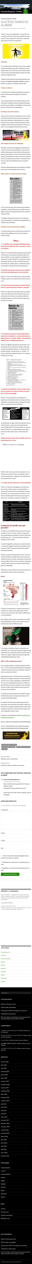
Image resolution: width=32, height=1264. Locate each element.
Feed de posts (5, 1212)
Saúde (14, 18)
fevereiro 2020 (5, 1071)
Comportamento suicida (9, 744)
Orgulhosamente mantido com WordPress (11, 1261)
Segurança (4, 978)
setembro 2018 (5, 1091)
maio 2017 (4, 1110)
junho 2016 (4, 1143)
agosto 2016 (4, 1136)
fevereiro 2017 (5, 1120)
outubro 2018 (5, 1087)
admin (15, 28)
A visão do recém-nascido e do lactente (12, 764)
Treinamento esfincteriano (8, 1014)
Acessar (3, 1208)
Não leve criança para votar (8, 1004)
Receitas (3, 971)
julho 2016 (4, 1139)
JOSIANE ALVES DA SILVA (8, 1043)
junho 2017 (4, 1107)
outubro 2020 (5, 1062)
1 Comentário (21, 28)
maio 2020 (4, 1068)
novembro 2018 (5, 1084)
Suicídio (4, 749)
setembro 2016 (5, 1133)
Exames (3, 962)
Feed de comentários (7, 1215)
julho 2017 (4, 1104)
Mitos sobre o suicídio (8, 747)
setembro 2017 (5, 1100)
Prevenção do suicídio (23, 747)
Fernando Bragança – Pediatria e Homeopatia (12, 12)
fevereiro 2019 (5, 1081)
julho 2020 (4, 1065)
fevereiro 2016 (5, 1156)
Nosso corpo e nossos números (19, 1040)
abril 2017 (3, 1113)
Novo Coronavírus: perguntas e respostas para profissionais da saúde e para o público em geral (16, 1017)
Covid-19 (3, 955)
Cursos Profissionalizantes (12, 779)
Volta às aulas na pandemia (8, 1007)
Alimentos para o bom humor (9, 758)
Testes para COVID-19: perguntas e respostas (14, 1010)
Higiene (3, 965)
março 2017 (4, 1117)
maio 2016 (4, 1146)
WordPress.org (5, 1218)
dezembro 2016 (5, 1123)
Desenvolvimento (6, 958)
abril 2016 (3, 1149)
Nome (3, 833)
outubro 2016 (5, 1130)
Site (2, 848)
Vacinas (3, 981)
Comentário (4, 810)
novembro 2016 (5, 1126)
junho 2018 (4, 1094)
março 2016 (4, 1152)
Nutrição (3, 968)
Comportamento (6, 18)
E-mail (3, 840)
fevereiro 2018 (5, 1097)
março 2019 (4, 1078)
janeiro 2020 (4, 1074)
